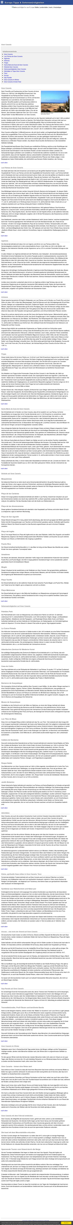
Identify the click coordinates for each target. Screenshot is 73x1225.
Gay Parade (8, 77)
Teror (5, 73)
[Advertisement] (33, 24)
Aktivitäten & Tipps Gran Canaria (14, 71)
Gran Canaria (8, 54)
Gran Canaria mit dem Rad (12, 82)
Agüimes (7, 58)
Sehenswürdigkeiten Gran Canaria (15, 69)
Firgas (6, 63)
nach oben (4, 163)
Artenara (7, 61)
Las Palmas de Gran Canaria (13, 56)
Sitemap (35, 1221)
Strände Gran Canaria (11, 67)
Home (30, 1221)
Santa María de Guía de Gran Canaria (16, 65)
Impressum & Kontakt (43, 1221)
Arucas (6, 75)
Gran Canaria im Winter (11, 80)
